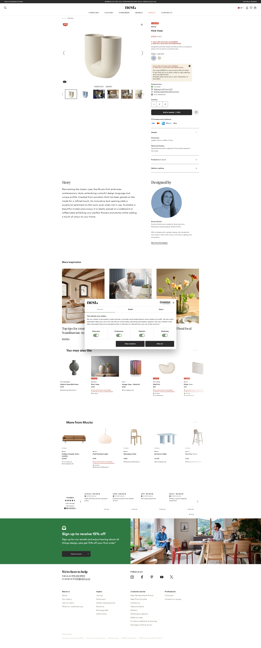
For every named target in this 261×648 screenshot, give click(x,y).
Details (154, 132)
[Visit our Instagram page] (132, 577)
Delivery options (157, 168)
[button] (80, 501)
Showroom (101, 599)
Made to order (136, 617)
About (64, 595)
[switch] (119, 335)
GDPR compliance (129, 638)
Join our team (68, 603)
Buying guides (102, 610)
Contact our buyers (173, 599)
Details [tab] (130, 309)
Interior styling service (105, 603)
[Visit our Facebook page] (142, 577)
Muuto (153, 26)
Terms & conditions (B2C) (73, 638)
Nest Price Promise (138, 599)
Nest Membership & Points (141, 595)
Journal (99, 595)
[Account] (247, 7)
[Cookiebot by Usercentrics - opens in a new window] (161, 302)
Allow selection (130, 344)
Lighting (108, 13)
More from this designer (159, 243)
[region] (139, 501)
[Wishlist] (251, 7)
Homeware (124, 13)
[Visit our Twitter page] (171, 577)
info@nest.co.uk (82, 579)
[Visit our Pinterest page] (152, 577)
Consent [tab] (100, 309)
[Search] (5, 7)
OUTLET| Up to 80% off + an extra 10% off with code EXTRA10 (130, 1)
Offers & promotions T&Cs (150, 638)
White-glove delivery (139, 614)
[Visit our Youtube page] (161, 577)
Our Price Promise (250, 1)
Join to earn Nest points (13, 1)
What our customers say (72, 606)
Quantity (154, 99)
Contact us (135, 603)
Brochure (100, 606)
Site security (113, 638)
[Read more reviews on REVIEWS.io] (70, 508)
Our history (67, 599)
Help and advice (137, 606)
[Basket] (255, 7)
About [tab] (161, 309)
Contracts (166, 13)
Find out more (76, 554)
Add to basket (171, 112)
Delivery (133, 610)
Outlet (152, 13)
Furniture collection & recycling (143, 621)
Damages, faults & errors (141, 625)
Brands (139, 13)
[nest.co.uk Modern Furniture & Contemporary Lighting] (130, 7)
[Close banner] (173, 302)
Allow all (160, 344)
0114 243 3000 (78, 576)
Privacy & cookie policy (96, 638)
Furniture (94, 13)
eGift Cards (101, 614)
